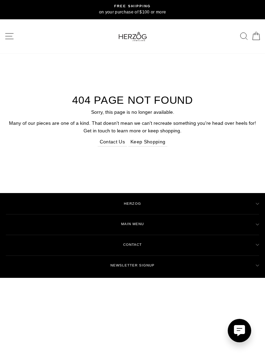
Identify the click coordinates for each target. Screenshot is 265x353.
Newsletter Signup (132, 265)
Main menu (132, 224)
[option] (132, 9)
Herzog (132, 203)
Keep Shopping (147, 141)
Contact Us (112, 141)
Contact (132, 244)
